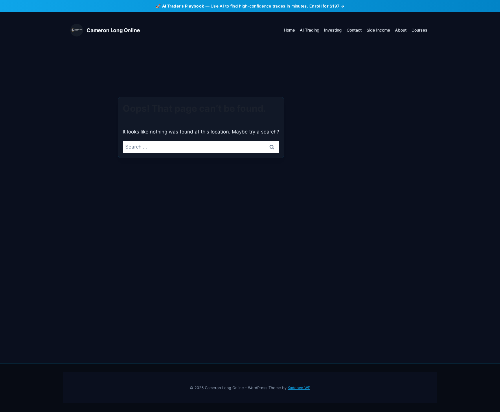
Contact (354, 30)
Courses (419, 30)
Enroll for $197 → (326, 5)
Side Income (378, 30)
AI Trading (309, 30)
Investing (333, 30)
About (401, 30)
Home (289, 30)
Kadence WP (299, 387)
